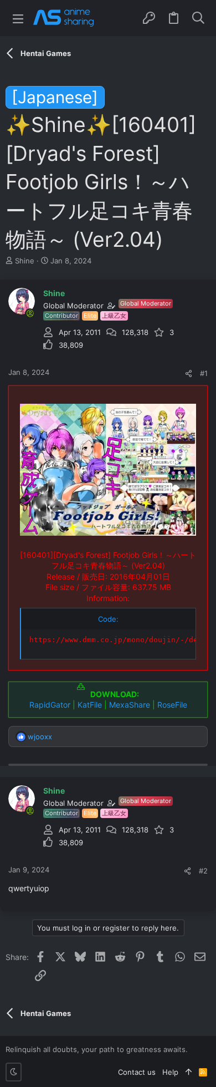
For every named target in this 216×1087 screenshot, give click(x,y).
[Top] (189, 1072)
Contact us (137, 1072)
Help (170, 1072)
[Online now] (30, 313)
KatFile (90, 704)
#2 (203, 870)
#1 (204, 373)
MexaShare (129, 704)
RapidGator (49, 704)
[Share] (188, 373)
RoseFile (172, 704)
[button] (18, 18)
